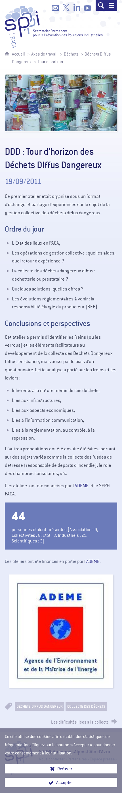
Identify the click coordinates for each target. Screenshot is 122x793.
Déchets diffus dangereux (39, 706)
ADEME (82, 486)
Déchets (71, 54)
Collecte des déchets (86, 706)
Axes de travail (44, 54)
